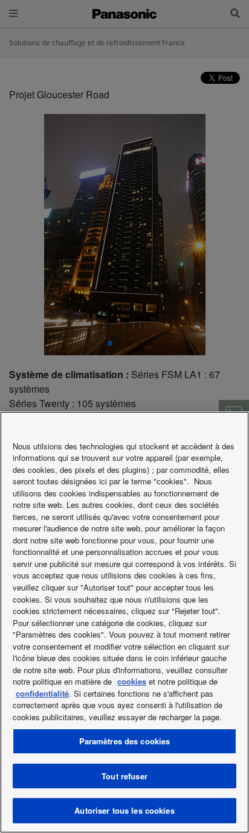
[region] (124, 622)
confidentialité (42, 693)
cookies (131, 681)
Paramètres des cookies (124, 741)
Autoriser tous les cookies (124, 810)
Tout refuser (124, 776)
